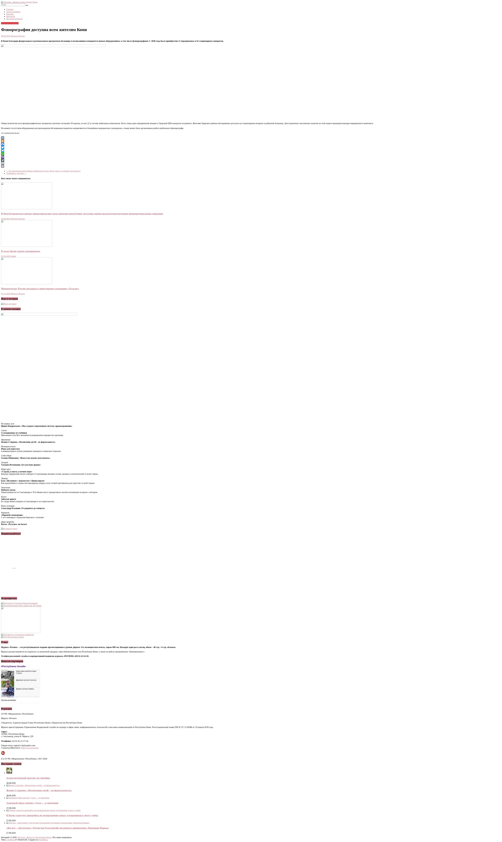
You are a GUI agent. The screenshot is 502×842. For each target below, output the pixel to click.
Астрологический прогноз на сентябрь (28, 778)
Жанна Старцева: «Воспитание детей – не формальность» (39, 790)
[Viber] (251, 156)
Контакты (10, 16)
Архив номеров (13, 12)
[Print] (251, 166)
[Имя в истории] (8, 304)
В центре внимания (10, 23)
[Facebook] (251, 144)
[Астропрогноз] (19, 603)
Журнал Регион (18, 36)
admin (13, 256)
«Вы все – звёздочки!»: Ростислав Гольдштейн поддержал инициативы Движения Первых (57, 828)
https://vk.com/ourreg (30, 748)
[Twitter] (251, 147)
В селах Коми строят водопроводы (20, 251)
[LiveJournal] (251, 159)
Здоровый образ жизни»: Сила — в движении (32, 803)
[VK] (251, 138)
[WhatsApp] (251, 153)
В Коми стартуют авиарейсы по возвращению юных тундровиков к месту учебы (52, 815)
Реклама (10, 14)
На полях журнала (14, 19)
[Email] (251, 163)
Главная (9, 9)
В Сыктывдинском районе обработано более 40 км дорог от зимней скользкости (43, 171)
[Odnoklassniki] (251, 141)
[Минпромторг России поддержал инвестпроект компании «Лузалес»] (26, 283)
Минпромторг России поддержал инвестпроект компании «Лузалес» (40, 288)
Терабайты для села (16, 173)
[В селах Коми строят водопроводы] (26, 246)
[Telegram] (251, 150)
